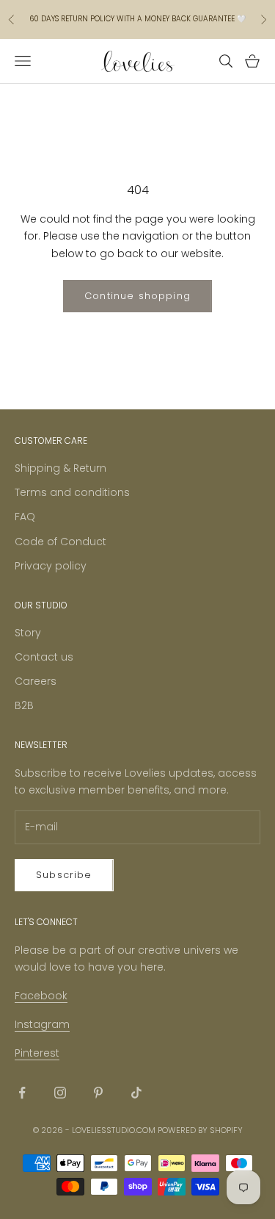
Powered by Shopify (200, 1130)
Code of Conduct (60, 541)
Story (28, 632)
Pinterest (37, 1053)
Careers (35, 681)
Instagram (42, 1024)
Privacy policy (51, 565)
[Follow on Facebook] (22, 1092)
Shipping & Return (60, 468)
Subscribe (64, 875)
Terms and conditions (72, 492)
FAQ (25, 516)
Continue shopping (137, 296)
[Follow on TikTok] (136, 1092)
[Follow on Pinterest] (98, 1092)
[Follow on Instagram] (60, 1092)
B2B (24, 705)
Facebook (41, 995)
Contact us (44, 657)
